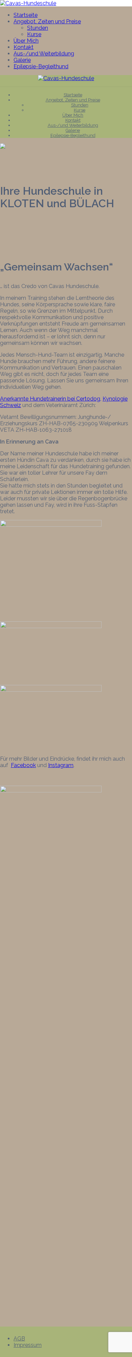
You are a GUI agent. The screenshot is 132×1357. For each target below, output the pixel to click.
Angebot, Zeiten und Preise (47, 21)
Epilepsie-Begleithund (41, 66)
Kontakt (24, 47)
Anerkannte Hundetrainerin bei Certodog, (50, 399)
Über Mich (26, 41)
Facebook (23, 765)
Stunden (37, 28)
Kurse (34, 34)
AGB (19, 1338)
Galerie (22, 60)
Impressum (28, 1345)
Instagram (60, 765)
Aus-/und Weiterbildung (44, 53)
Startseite (26, 15)
